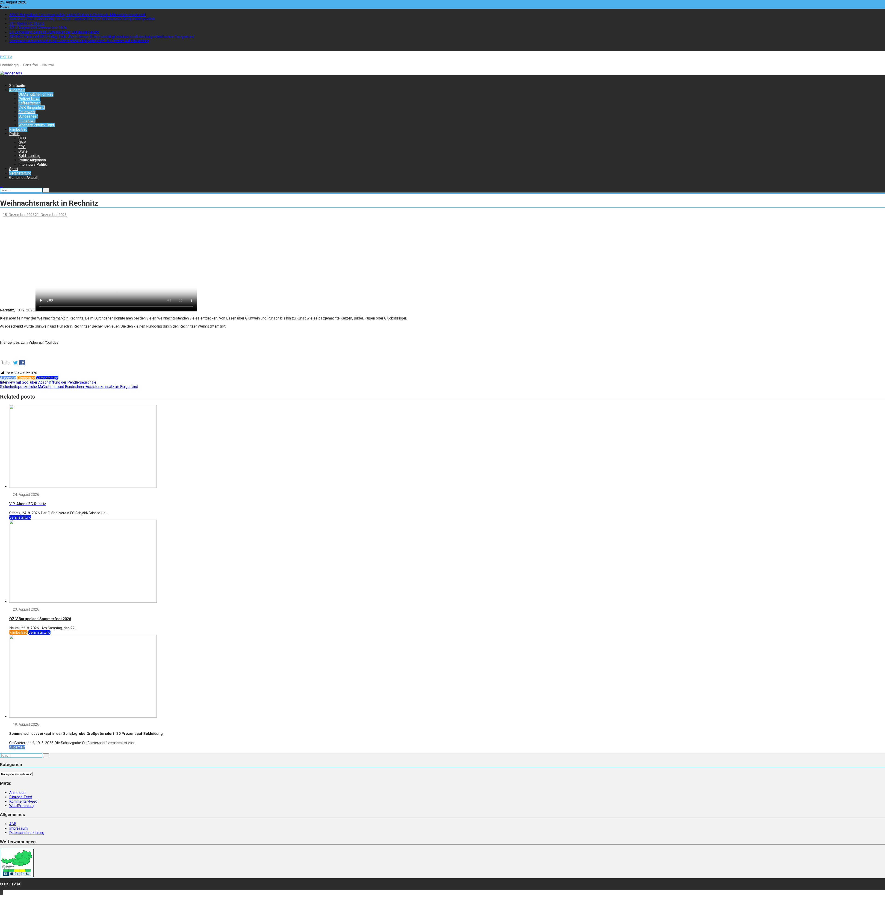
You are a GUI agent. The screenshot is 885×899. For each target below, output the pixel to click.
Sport (13, 169)
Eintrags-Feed (20, 797)
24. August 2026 (26, 494)
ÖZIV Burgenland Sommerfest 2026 (38, 28)
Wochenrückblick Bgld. (36, 125)
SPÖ (22, 138)
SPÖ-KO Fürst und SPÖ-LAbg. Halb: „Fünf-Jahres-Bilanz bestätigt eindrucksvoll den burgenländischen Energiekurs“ (102, 36)
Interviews (26, 120)
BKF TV (6, 57)
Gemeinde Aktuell (23, 177)
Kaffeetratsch (29, 103)
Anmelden (17, 792)
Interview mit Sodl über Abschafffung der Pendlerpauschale (48, 382)
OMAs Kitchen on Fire (35, 94)
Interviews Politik (32, 164)
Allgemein (17, 90)
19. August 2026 (26, 724)
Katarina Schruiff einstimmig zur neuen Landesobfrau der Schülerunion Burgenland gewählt (82, 19)
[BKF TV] (1, 77)
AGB (12, 824)
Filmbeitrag (18, 129)
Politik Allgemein (32, 160)
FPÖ (22, 147)
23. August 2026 (26, 609)
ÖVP (22, 142)
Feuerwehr (26, 112)
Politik (14, 134)
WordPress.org (21, 806)
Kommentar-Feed (23, 801)
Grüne (23, 151)
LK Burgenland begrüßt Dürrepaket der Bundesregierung (54, 32)
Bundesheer (28, 116)
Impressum (18, 828)
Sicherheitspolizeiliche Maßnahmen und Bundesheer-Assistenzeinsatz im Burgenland (69, 386)
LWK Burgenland (31, 107)
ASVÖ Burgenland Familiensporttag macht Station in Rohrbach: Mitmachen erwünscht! (77, 14)
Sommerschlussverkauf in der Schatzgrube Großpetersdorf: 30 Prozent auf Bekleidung (79, 41)
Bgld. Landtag (29, 156)
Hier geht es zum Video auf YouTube (29, 342)
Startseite (17, 85)
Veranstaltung (20, 173)
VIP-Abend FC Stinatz (26, 23)
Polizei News (29, 99)
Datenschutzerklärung (26, 833)
